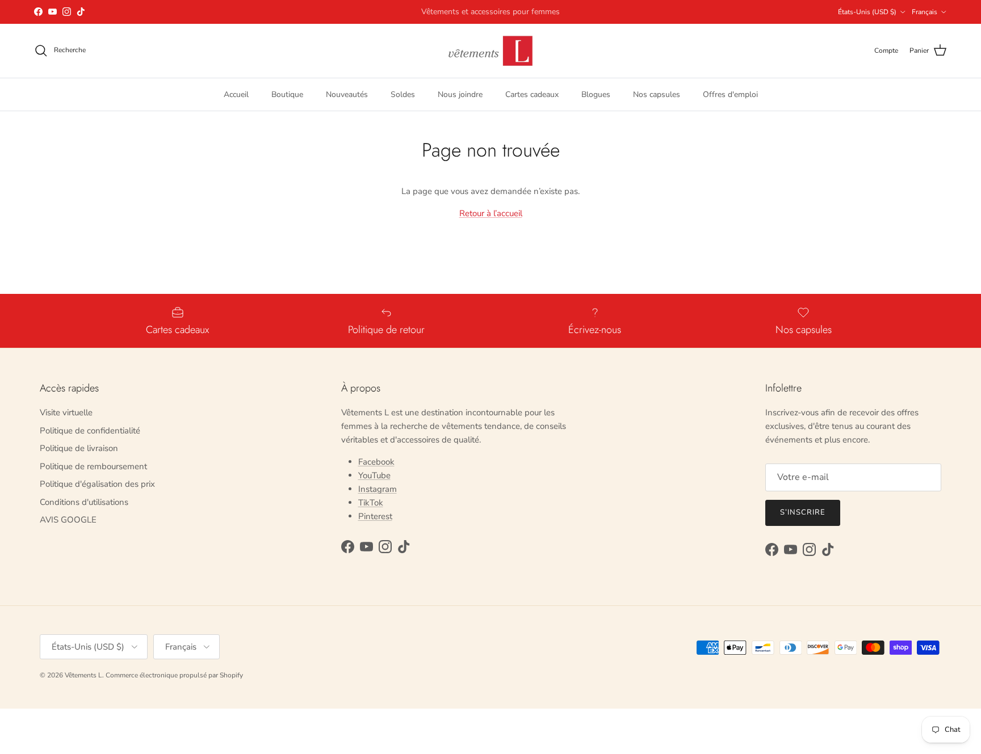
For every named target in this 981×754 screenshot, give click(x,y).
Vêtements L (83, 675)
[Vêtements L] (490, 50)
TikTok (370, 502)
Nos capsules (656, 94)
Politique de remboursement (93, 466)
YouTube (374, 475)
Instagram (377, 489)
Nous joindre (460, 94)
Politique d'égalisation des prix (97, 484)
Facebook (376, 461)
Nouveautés (347, 94)
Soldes (403, 94)
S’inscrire (802, 512)
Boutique (287, 94)
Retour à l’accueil (490, 213)
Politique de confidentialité (90, 430)
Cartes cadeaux (532, 94)
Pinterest (375, 516)
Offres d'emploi (730, 94)
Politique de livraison (79, 448)
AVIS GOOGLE (68, 519)
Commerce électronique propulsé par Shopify (174, 675)
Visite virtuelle (66, 412)
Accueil (236, 94)
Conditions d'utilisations (84, 502)
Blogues (595, 94)
